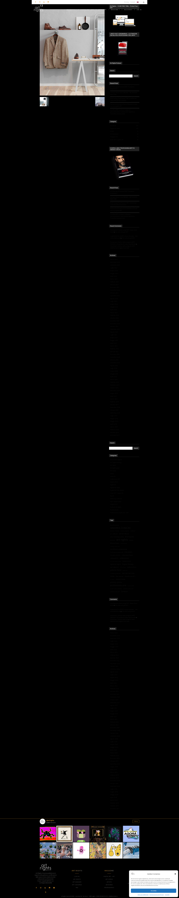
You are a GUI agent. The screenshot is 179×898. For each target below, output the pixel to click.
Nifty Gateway (119, 576)
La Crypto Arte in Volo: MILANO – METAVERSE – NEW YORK (124, 93)
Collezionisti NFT (115, 479)
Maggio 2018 (114, 421)
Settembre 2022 (115, 296)
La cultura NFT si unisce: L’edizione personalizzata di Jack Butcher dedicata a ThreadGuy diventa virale (122, 112)
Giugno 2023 (114, 270)
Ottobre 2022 (114, 293)
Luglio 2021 (113, 335)
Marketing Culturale (116, 499)
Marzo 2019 (113, 399)
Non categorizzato (115, 501)
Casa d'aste (123, 543)
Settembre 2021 (115, 329)
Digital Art (113, 485)
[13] (72, 95)
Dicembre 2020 (114, 354)
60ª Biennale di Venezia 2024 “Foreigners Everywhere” (122, 88)
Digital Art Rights (115, 564)
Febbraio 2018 (114, 430)
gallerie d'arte (115, 570)
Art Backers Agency (116, 459)
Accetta (153, 891)
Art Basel (132, 531)
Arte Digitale (129, 537)
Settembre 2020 (115, 363)
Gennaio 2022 (114, 318)
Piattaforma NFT (130, 576)
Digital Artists (126, 561)
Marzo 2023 (113, 279)
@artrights (50, 820)
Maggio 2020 (114, 374)
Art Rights (113, 465)
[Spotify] (48, 2)
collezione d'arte (127, 555)
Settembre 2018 (115, 413)
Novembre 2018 (115, 407)
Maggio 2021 (114, 340)
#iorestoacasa (114, 525)
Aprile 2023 (113, 276)
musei (112, 576)
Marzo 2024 (113, 259)
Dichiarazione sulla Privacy (156, 894)
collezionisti (124, 558)
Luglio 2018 (113, 416)
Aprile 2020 (113, 377)
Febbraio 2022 (114, 315)
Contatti (167, 894)
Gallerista (125, 570)
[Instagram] (39, 2)
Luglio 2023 (113, 268)
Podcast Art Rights (115, 507)
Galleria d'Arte (131, 567)
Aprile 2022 (113, 310)
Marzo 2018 (113, 427)
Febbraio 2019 (114, 402)
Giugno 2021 (114, 337)
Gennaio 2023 (114, 284)
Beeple (131, 540)
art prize (112, 540)
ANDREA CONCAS (120, 528)
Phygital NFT (114, 504)
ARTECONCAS (124, 534)
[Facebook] (35, 2)
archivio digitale (124, 531)
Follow (136, 821)
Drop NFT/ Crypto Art (116, 493)
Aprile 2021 (113, 343)
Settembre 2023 (115, 265)
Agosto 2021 (114, 332)
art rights (122, 540)
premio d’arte (120, 579)
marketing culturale (115, 573)
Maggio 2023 (114, 273)
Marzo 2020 (113, 379)
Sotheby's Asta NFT (115, 591)
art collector (114, 534)
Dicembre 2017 (114, 435)
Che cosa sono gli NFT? (121, 232)
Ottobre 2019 (114, 388)
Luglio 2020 (113, 368)
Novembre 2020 (115, 357)
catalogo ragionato (115, 546)
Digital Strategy (128, 564)
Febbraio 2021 (114, 349)
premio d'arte (116, 582)
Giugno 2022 (114, 304)
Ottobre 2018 (114, 410)
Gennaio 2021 (114, 351)
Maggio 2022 (114, 307)
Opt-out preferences (143, 894)
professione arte (118, 585)
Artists (112, 473)
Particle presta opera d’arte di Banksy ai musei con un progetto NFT (123, 105)
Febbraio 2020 (114, 382)
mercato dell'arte (128, 573)
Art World (113, 471)
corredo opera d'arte (115, 561)
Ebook (112, 496)
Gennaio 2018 (114, 432)
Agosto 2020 (114, 365)
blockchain (114, 543)
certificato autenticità (118, 549)
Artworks (113, 476)
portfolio (112, 579)
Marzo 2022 (113, 312)
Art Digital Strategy (116, 462)
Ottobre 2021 (114, 326)
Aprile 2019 (113, 396)
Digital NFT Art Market (117, 490)
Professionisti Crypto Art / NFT (119, 513)
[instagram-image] (48, 834)
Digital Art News (115, 487)
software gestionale (128, 588)
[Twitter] (45, 892)
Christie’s (128, 552)
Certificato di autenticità (116, 552)
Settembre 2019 (115, 390)
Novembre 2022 (115, 290)
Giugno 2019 (114, 393)
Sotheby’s (124, 591)
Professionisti (114, 510)
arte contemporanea (117, 537)
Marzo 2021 (113, 346)
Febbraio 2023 (114, 282)
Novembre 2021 (115, 324)
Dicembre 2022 (114, 287)
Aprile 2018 (113, 424)
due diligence (114, 567)
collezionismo (114, 558)
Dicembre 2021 (114, 321)
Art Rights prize (114, 468)
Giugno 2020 (114, 371)
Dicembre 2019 (114, 385)
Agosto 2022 (114, 298)
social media (131, 585)
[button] (175, 874)
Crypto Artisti (114, 482)
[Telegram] (54, 888)
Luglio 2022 (113, 301)
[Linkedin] (44, 2)
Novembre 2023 (115, 262)
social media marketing (116, 588)
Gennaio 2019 (114, 404)
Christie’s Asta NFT (115, 555)
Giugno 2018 (114, 418)
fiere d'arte (123, 567)
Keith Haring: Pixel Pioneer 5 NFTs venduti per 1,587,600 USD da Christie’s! (123, 99)
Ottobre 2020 (114, 360)
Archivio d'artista (114, 531)
